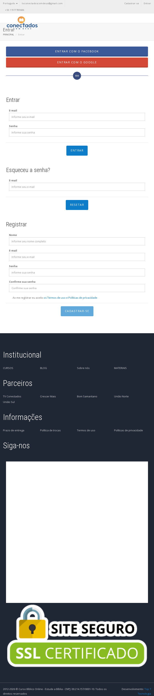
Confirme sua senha (22, 281)
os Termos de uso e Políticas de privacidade (70, 297)
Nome (13, 235)
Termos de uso (86, 430)
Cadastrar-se (131, 3)
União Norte (121, 396)
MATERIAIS (120, 368)
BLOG (43, 368)
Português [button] (9, 3)
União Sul (9, 402)
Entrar (147, 3)
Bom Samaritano (87, 396)
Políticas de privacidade (128, 430)
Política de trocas (50, 430)
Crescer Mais (48, 396)
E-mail (13, 110)
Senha (13, 126)
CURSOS (8, 368)
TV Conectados (12, 396)
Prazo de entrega (13, 430)
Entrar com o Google (77, 62)
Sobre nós (83, 368)
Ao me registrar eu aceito (55, 297)
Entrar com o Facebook (77, 51)
